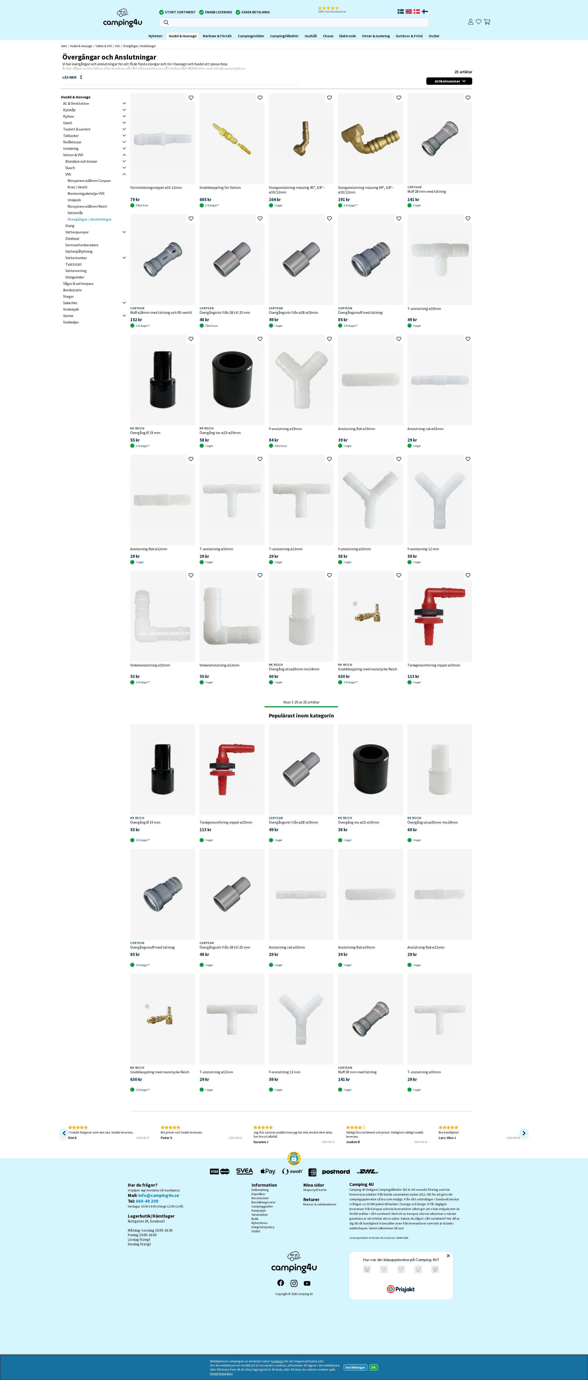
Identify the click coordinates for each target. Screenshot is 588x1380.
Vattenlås (75, 212)
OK (373, 1367)
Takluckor (71, 135)
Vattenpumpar (77, 232)
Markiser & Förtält (217, 36)
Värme (68, 315)
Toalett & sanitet (76, 129)
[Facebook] (280, 1283)
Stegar (68, 296)
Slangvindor (74, 277)
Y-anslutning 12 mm (423, 549)
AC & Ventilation (76, 103)
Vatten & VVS (104, 46)
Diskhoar (72, 238)
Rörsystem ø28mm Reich (87, 206)
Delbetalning (260, 1190)
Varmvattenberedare (81, 245)
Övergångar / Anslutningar (139, 46)
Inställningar (355, 1367)
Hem (64, 46)
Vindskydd (71, 309)
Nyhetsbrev (260, 1223)
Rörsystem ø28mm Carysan (89, 180)
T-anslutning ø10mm (216, 549)
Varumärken (260, 1215)
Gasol (67, 122)
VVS (117, 46)
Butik (255, 1219)
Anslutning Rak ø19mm (356, 428)
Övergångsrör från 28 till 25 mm (225, 312)
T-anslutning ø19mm (424, 308)
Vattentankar (76, 257)
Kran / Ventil (77, 187)
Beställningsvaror (264, 1202)
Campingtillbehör (284, 36)
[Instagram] (294, 1283)
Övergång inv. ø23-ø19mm (220, 432)
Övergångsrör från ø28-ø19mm (293, 312)
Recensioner (260, 1198)
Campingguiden (262, 1206)
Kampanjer (259, 1210)
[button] (335, 10)
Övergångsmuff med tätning (360, 312)
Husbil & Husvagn (183, 36)
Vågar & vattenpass (78, 283)
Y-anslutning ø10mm (354, 549)
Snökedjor (71, 322)
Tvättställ (73, 264)
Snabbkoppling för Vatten (220, 187)
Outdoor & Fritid (409, 36)
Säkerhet (70, 302)
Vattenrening (76, 270)
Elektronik (347, 36)
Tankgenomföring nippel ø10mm (433, 665)
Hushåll (311, 36)
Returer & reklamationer (319, 1204)
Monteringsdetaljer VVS (86, 193)
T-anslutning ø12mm (285, 549)
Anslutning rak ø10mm (425, 428)
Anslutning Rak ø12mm (148, 549)
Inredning (71, 148)
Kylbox (68, 116)
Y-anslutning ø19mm (285, 428)
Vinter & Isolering (376, 36)
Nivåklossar (72, 142)
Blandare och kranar (81, 161)
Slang (69, 225)
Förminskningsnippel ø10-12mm (156, 187)
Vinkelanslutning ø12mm (219, 665)
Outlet (434, 36)
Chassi (328, 36)
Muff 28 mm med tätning (426, 191)
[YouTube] (307, 1283)
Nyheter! (155, 36)
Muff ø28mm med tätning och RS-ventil (161, 312)
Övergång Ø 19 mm (145, 432)
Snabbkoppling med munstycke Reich (367, 669)
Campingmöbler (251, 36)
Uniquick (74, 200)
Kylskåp (69, 110)
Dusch (70, 167)
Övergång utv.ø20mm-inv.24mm (294, 669)
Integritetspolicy (263, 1227)
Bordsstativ (72, 290)
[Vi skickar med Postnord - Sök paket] (336, 1172)
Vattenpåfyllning (79, 251)
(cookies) (277, 1361)
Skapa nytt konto (315, 1190)
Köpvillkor (258, 1194)
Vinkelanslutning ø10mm (150, 665)
